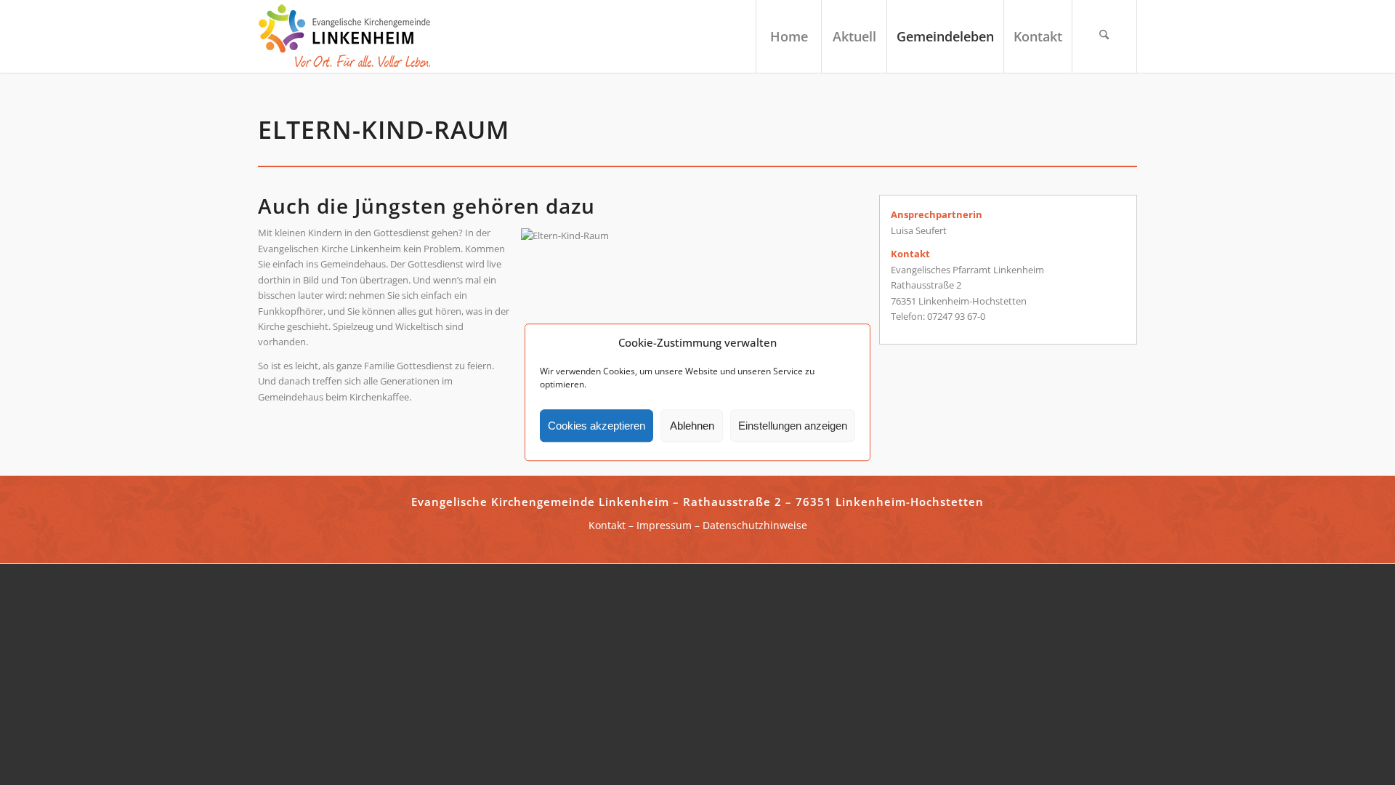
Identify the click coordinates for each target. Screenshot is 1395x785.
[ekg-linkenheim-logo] (349, 36)
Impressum (664, 525)
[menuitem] (788, 36)
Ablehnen (692, 425)
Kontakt (607, 525)
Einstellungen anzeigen (792, 425)
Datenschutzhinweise (755, 525)
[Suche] (1104, 36)
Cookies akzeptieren (596, 425)
